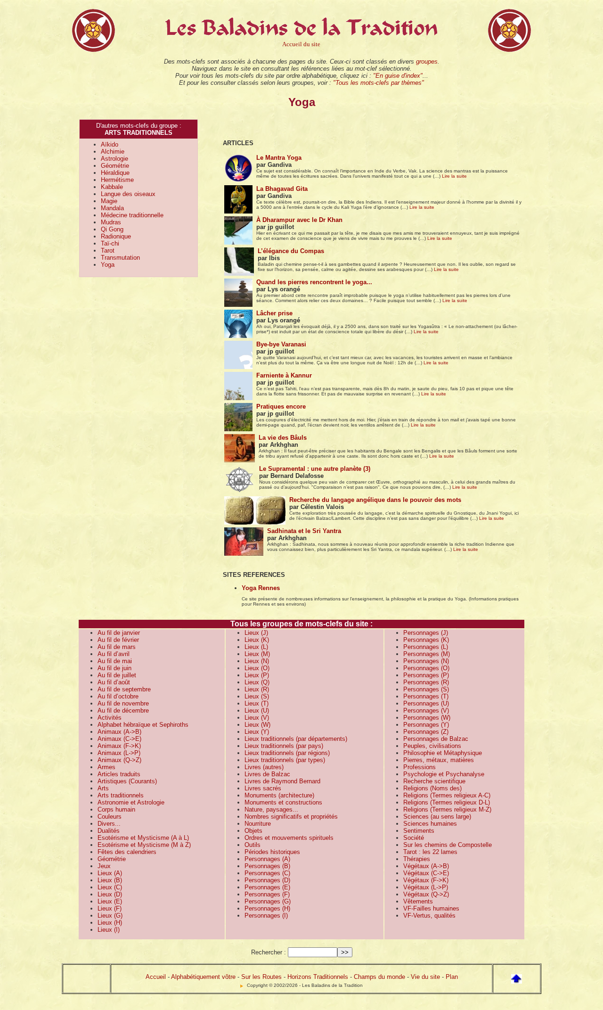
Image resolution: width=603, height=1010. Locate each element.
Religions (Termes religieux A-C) (446, 795)
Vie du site (425, 976)
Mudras (111, 222)
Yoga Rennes (261, 587)
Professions (419, 767)
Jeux (104, 866)
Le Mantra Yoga (279, 157)
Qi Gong (112, 229)
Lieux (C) (110, 887)
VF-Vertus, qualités (429, 915)
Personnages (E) (267, 887)
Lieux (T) (256, 703)
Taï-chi (110, 243)
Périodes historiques (272, 851)
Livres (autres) (264, 767)
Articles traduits (119, 774)
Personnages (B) (267, 866)
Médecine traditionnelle (132, 215)
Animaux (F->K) (119, 745)
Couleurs (110, 816)
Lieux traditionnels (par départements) (295, 738)
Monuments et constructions (283, 802)
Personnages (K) (426, 639)
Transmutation (120, 257)
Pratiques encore (281, 406)
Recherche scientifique (434, 781)
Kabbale (112, 186)
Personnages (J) (425, 632)
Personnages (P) (426, 675)
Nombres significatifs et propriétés (291, 816)
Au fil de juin (114, 668)
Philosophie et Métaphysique (442, 752)
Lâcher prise (274, 313)
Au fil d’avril (114, 653)
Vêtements (418, 901)
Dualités (109, 830)
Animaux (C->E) (119, 738)
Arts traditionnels (121, 795)
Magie (109, 201)
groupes (427, 61)
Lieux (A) (110, 873)
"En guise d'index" (398, 75)
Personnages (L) (425, 646)
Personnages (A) (267, 858)
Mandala (112, 208)
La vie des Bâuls (283, 437)
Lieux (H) (110, 922)
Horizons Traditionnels (317, 976)
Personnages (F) (267, 894)
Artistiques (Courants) (127, 781)
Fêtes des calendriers (127, 851)
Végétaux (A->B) (426, 866)
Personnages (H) (267, 908)
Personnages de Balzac (435, 738)
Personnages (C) (267, 873)
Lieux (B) (110, 880)
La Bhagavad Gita (282, 188)
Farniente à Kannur (284, 375)
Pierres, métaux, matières (438, 760)
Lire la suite (454, 176)
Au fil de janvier (119, 632)
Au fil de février (118, 639)
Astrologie (114, 158)
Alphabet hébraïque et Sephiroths (143, 724)
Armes (106, 767)
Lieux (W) (257, 724)
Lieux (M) (257, 653)
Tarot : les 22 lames (430, 851)
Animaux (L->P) (119, 752)
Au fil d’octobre (118, 696)
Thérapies (416, 858)
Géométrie (115, 165)
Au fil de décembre (123, 710)
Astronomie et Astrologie (131, 802)
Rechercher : (268, 952)
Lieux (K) (256, 639)
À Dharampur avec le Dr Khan (299, 219)
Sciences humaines (430, 823)
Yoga (107, 264)
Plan (452, 976)
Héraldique (115, 172)
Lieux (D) (110, 894)
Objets (253, 830)
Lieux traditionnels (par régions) (287, 752)
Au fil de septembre (124, 689)
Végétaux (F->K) (425, 880)
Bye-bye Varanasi (281, 344)
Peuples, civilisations (432, 745)
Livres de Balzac (267, 774)
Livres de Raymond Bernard (282, 781)
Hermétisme (117, 179)
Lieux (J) (256, 632)
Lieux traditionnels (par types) (284, 760)
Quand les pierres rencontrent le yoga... (314, 282)
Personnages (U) (426, 703)
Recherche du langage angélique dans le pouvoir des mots (375, 499)
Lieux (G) (110, 915)
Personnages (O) (426, 668)
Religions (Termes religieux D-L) (446, 802)
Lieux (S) (256, 696)
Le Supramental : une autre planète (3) (314, 468)
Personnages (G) (267, 901)
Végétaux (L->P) (425, 887)
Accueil (156, 976)
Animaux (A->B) (119, 731)
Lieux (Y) (256, 731)
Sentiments (418, 830)
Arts (103, 788)
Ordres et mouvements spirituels (289, 837)
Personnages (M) (426, 653)
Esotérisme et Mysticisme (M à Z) (144, 844)
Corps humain (116, 809)
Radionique (116, 236)
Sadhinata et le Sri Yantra (304, 530)
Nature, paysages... (271, 809)
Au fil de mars (117, 646)
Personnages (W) (426, 717)
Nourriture (257, 823)
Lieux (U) (256, 710)
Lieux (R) (256, 689)
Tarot (107, 250)
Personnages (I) (266, 915)
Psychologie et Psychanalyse (443, 774)
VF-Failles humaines (431, 908)
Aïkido (109, 144)
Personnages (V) (426, 710)
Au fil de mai (115, 661)
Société (413, 837)
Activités (110, 717)
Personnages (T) (425, 696)
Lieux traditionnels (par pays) (283, 745)
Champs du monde (379, 976)
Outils (252, 844)
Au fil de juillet (117, 675)
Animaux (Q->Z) (119, 760)
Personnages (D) (267, 880)
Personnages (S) (426, 689)
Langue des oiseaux (128, 193)
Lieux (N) (256, 661)
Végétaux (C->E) (426, 873)
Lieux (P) (256, 675)
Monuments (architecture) (279, 795)
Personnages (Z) (425, 731)
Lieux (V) (256, 717)
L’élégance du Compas (291, 251)
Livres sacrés (262, 788)
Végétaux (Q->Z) (426, 894)
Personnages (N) (426, 661)
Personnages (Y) (426, 724)
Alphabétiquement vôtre (203, 976)
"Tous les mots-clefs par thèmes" (378, 82)
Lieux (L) (256, 646)
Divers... (109, 823)
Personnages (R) (426, 682)
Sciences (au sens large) (437, 816)
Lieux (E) (110, 901)
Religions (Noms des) (432, 788)
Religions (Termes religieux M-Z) (447, 809)
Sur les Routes (261, 976)
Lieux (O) (256, 668)
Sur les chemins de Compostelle (447, 844)
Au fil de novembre (123, 703)
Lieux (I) (109, 929)
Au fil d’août (114, 682)
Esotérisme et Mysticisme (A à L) (143, 837)
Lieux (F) (110, 908)
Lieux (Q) (256, 682)
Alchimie (112, 151)
